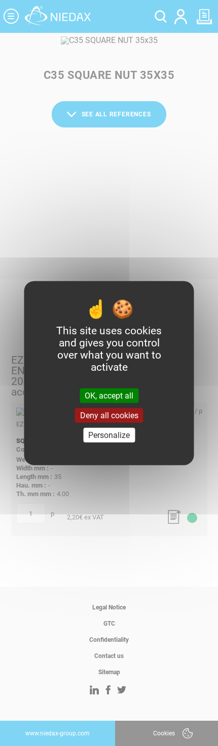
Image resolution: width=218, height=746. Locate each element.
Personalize (109, 435)
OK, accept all (109, 395)
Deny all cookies (109, 415)
